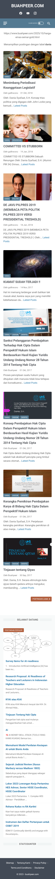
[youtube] (27, 13)
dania (7, 77)
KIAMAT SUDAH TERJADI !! (21, 282)
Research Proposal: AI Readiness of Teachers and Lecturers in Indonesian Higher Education (26, 680)
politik (15, 199)
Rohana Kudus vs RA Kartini (21, 806)
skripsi (24, 335)
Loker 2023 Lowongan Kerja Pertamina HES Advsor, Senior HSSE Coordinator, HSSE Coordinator (27, 787)
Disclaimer (39, 868)
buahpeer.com (27, 5)
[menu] (5, 23)
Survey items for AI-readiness (22, 661)
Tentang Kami (23, 863)
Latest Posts (20, 105)
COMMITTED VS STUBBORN (22, 146)
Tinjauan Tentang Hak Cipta (21, 714)
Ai (7, 729)
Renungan (16, 140)
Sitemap (10, 863)
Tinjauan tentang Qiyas (19, 570)
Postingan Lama (41, 599)
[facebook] (20, 13)
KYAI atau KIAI (14, 699)
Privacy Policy (39, 863)
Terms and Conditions (21, 868)
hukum (15, 335)
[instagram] (34, 13)
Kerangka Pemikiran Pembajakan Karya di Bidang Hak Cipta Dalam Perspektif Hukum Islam (26, 506)
